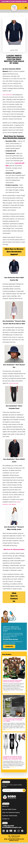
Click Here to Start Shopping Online (14, 1)
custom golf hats (13, 383)
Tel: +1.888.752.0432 (14, 836)
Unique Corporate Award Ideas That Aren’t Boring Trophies (12, 681)
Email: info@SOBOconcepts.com (14, 839)
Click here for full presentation (14, 549)
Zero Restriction (7, 94)
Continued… (6, 691)
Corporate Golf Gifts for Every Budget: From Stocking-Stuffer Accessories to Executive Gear (12, 758)
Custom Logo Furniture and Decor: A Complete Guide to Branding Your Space (13, 720)
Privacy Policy (14, 840)
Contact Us (9, 646)
